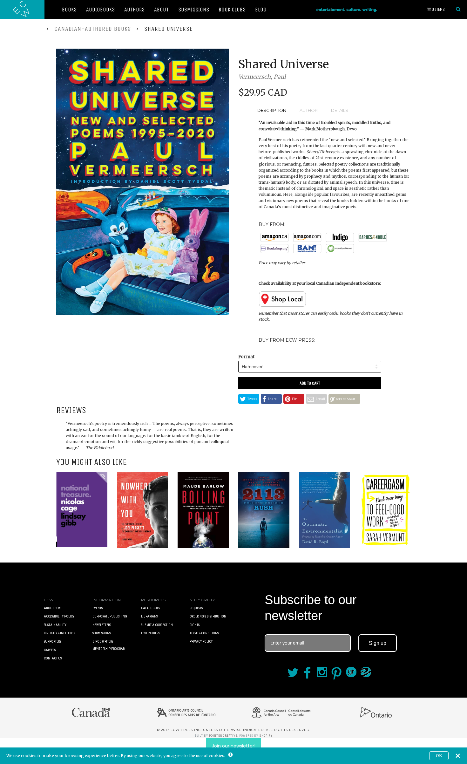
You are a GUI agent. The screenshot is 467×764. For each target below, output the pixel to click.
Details (339, 110)
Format (246, 356)
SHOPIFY (266, 735)
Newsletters (101, 625)
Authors (134, 9)
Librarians (149, 616)
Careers (50, 650)
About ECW (52, 608)
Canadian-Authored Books (92, 28)
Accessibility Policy (59, 616)
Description (271, 110)
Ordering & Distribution (208, 616)
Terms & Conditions (204, 633)
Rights (195, 625)
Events (97, 608)
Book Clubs (232, 9)
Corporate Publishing (109, 616)
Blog (261, 9)
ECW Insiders (150, 633)
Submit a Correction (157, 625)
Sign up (377, 643)
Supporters (52, 641)
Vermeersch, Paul (262, 76)
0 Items (438, 9)
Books (69, 9)
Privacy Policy (201, 641)
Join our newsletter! (233, 746)
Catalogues (150, 608)
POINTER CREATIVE (223, 735)
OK (439, 755)
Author (309, 110)
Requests (196, 608)
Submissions (193, 9)
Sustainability (55, 625)
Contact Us (53, 658)
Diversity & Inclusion (60, 633)
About (161, 9)
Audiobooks (100, 9)
